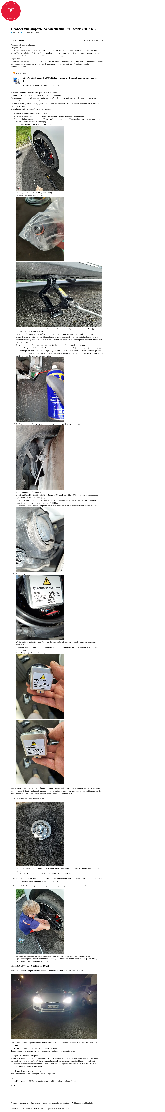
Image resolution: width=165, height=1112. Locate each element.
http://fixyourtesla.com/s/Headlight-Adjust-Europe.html (33, 1074)
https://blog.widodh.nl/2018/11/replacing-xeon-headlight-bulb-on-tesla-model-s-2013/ (45, 1081)
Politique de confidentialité (82, 1103)
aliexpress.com (22, 73)
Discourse (26, 1109)
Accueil (14, 1103)
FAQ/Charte (35, 1103)
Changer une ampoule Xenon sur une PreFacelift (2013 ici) (53, 29)
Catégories (24, 1103)
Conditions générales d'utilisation (56, 1103)
